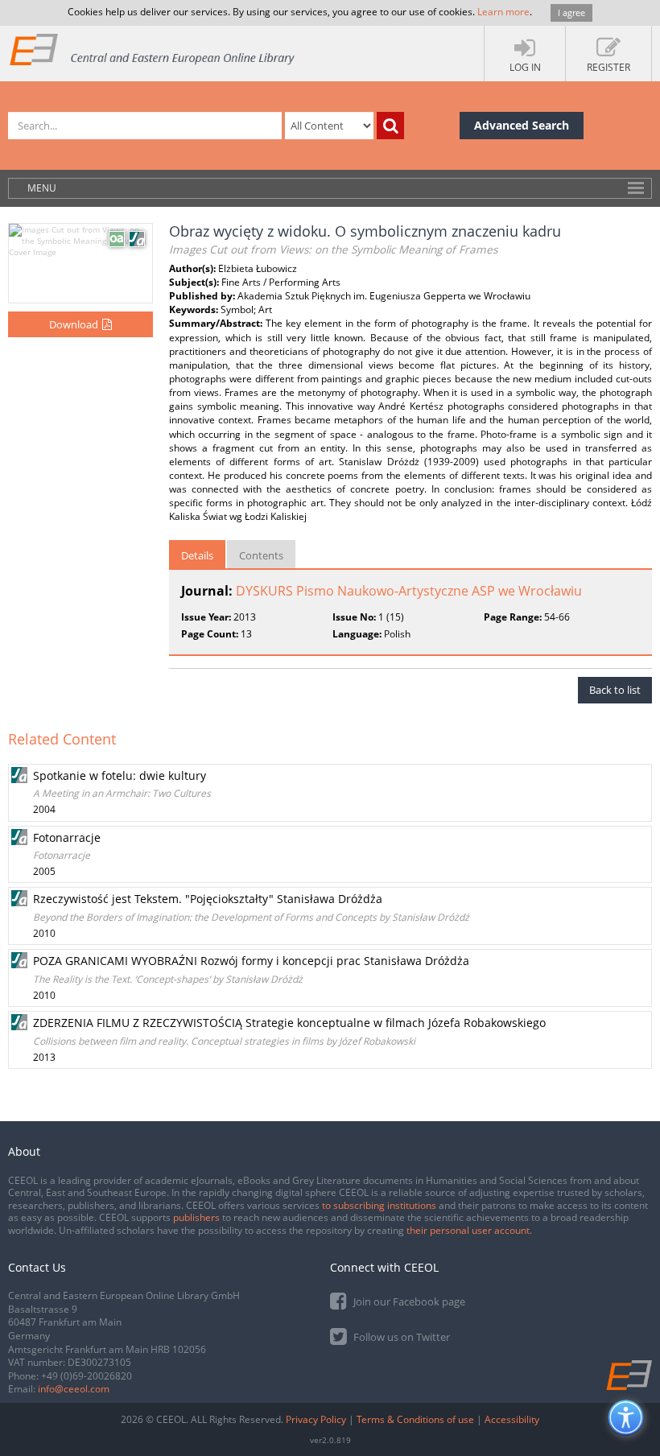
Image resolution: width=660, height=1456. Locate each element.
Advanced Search (521, 125)
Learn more (503, 12)
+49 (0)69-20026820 (86, 1376)
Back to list (615, 690)
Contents (261, 555)
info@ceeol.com (73, 1389)
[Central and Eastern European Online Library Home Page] (153, 49)
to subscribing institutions (379, 1205)
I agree (571, 12)
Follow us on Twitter (400, 1337)
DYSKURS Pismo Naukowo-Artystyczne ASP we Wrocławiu (409, 591)
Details (197, 555)
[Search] (390, 125)
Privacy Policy (316, 1419)
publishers (196, 1217)
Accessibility (512, 1419)
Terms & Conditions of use (415, 1419)
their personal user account (468, 1230)
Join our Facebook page (408, 1301)
